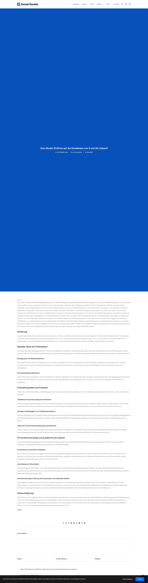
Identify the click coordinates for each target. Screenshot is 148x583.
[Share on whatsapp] (76, 523)
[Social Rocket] (27, 4)
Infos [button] (107, 4)
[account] (126, 4)
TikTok (92, 4)
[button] (123, 4)
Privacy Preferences (127, 579)
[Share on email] (84, 523)
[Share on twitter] (66, 523)
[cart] (129, 4)
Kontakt (116, 4)
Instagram (76, 4)
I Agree (140, 579)
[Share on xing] (82, 523)
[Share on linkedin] (74, 523)
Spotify (84, 4)
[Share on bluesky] (79, 523)
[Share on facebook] (63, 523)
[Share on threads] (69, 523)
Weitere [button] (99, 4)
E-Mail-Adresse (62, 559)
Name (19, 559)
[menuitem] (75, 4)
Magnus (90, 152)
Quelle (19, 510)
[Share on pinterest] (71, 523)
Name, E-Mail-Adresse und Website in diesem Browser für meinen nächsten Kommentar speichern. (48, 569)
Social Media (77, 152)
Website (97, 559)
